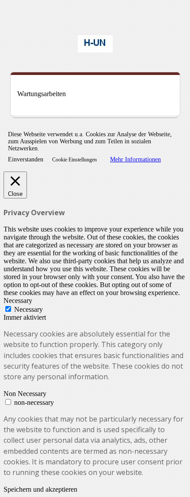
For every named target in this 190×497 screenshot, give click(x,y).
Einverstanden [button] (25, 159)
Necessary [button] (18, 300)
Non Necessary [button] (25, 393)
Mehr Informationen (135, 159)
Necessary (28, 309)
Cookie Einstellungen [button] (74, 160)
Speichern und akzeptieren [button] (40, 489)
